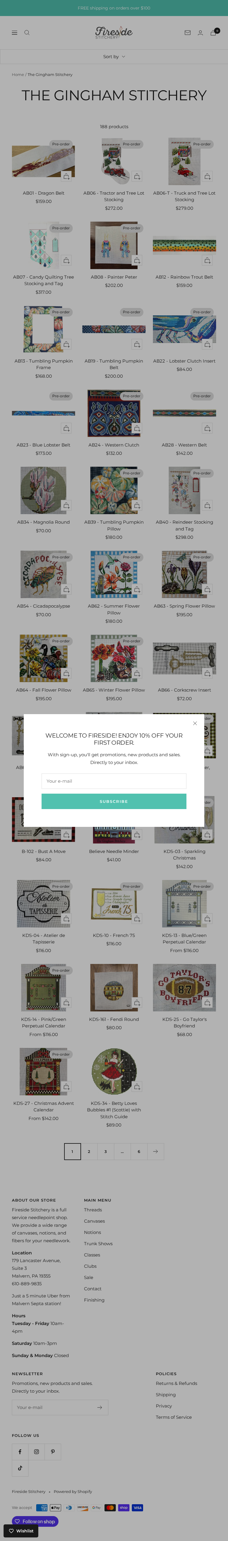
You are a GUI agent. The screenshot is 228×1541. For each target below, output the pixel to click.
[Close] (195, 723)
